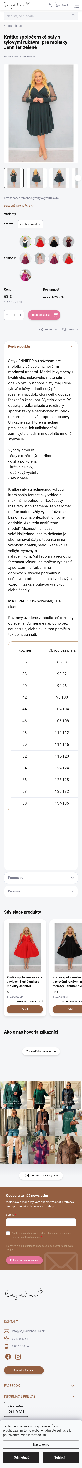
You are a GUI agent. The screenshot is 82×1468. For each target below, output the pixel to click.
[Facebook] (7, 1356)
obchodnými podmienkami (39, 1233)
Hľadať (73, 16)
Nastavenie (41, 1444)
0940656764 (20, 1338)
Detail (25, 1009)
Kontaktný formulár (23, 1370)
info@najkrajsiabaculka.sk (28, 1331)
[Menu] (77, 5)
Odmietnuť (21, 1457)
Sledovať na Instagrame (45, 1175)
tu (44, 1435)
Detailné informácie (17, 205)
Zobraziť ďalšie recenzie (41, 1051)
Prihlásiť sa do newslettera (24, 1260)
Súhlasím (60, 1457)
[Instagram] (17, 1356)
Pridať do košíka (40, 314)
